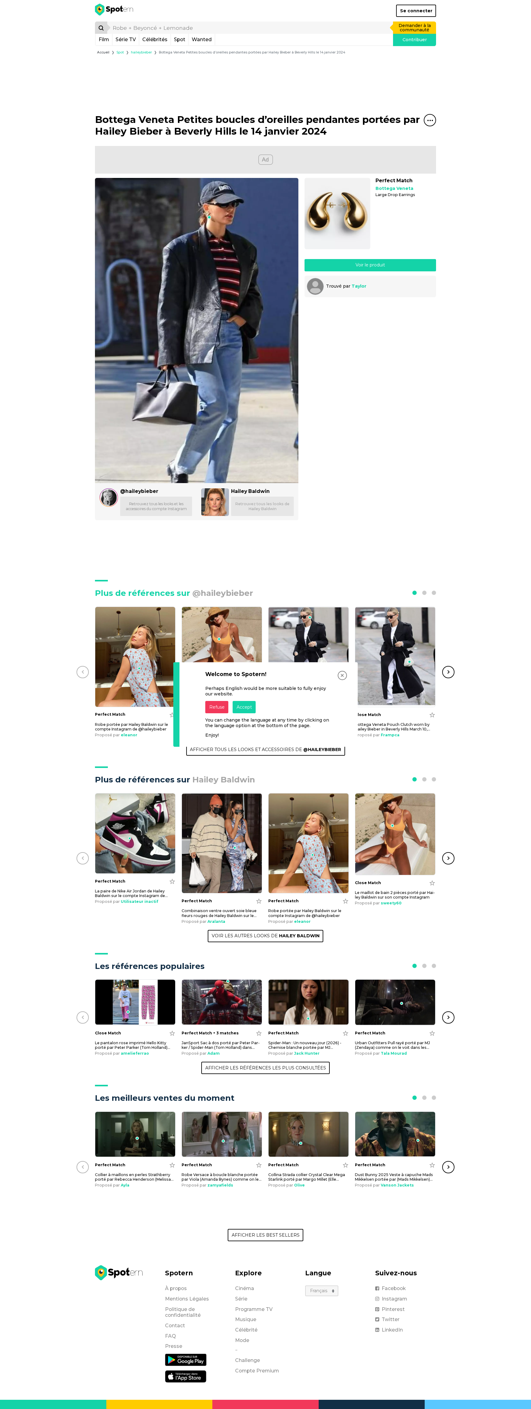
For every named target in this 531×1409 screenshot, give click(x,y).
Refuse (217, 707)
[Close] (342, 675)
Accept (244, 707)
